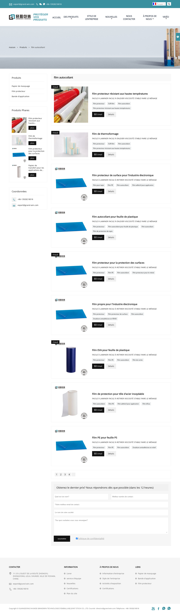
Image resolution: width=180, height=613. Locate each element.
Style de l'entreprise (111, 578)
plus (32, 128)
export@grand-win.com (23, 4)
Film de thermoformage (35, 137)
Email (98, 114)
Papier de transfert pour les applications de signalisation (36, 168)
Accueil (56, 17)
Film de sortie (138, 360)
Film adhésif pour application (142, 185)
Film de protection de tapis (103, 231)
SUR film (111, 103)
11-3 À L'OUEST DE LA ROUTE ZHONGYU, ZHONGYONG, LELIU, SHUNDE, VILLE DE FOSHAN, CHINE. (34, 576)
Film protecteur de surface (118, 314)
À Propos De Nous (150, 18)
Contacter (14, 567)
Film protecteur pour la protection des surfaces (36, 151)
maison (12, 47)
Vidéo (166, 16)
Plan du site (72, 593)
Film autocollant (124, 103)
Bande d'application (20, 96)
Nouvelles (111, 16)
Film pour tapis (98, 185)
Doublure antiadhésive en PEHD (105, 319)
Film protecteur (98, 103)
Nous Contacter (129, 18)
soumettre (62, 539)
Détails (111, 114)
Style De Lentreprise (91, 18)
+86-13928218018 (54, 4)
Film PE (110, 185)
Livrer (69, 573)
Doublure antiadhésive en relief (144, 447)
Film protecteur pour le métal (143, 273)
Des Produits (71, 16)
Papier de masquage (21, 86)
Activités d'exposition (111, 583)
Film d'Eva (146, 404)
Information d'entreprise (113, 573)
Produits (23, 47)
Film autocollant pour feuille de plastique (123, 226)
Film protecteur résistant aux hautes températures (111, 108)
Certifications (72, 588)
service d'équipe (74, 578)
